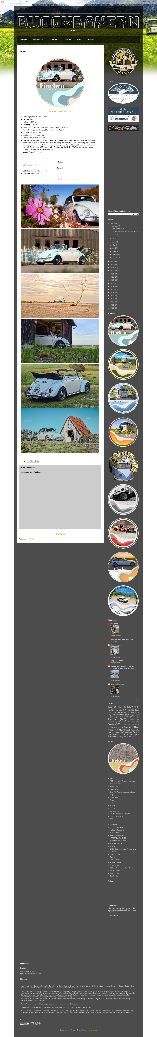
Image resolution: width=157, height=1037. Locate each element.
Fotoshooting (112, 722)
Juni (114, 242)
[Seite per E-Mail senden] (24, 461)
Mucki (127, 727)
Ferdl (135, 717)
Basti (132, 712)
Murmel (122, 730)
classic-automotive (116, 816)
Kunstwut (113, 846)
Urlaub (116, 735)
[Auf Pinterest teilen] (38, 461)
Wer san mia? (39, 39)
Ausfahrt (119, 710)
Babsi (110, 712)
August (115, 226)
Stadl (117, 732)
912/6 (110, 707)
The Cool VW (114, 873)
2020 (112, 277)
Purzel (133, 730)
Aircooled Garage (117, 684)
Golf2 (132, 722)
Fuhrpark (54, 39)
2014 (112, 296)
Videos (91, 39)
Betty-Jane (114, 789)
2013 (112, 299)
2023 (112, 268)
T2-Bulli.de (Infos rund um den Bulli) (122, 868)
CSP (111, 819)
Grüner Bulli (114, 825)
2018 (112, 283)
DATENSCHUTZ (114, 915)
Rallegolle (114, 624)
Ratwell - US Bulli (116, 862)
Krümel (125, 724)
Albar (119, 707)
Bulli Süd (113, 803)
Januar (115, 257)
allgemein (133, 706)
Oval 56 (112, 857)
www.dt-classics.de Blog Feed (122, 639)
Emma (127, 717)
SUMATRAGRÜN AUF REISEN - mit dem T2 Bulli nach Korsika (122, 667)
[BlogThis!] (31, 461)
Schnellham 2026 (118, 229)
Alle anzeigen (135, 699)
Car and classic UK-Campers (120, 814)
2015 (112, 292)
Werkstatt (111, 737)
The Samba (114, 876)
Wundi (129, 737)
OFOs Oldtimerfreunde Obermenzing (123, 849)
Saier (110, 732)
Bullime (112, 805)
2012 (112, 302)
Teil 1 (35, 165)
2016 (112, 289)
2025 (112, 261)
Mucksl (111, 730)
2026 (112, 223)
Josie (111, 724)
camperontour (115, 811)
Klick (40, 152)
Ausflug (130, 710)
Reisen (79, 39)
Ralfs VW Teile (115, 860)
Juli (113, 239)
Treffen (136, 732)
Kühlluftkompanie (116, 843)
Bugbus (112, 795)
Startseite (23, 39)
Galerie (68, 39)
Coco (119, 717)
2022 (112, 271)
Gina (124, 722)
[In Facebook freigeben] (35, 461)
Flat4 (111, 822)
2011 (112, 305)
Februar (115, 254)
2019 (112, 280)
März (114, 251)
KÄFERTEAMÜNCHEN (118, 838)
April (114, 248)
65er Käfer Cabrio (118, 235)
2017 (112, 286)
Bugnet (112, 800)
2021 (112, 274)
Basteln (120, 712)
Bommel (120, 715)
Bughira (110, 717)
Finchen (112, 719)
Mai (114, 245)
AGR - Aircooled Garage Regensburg (123, 781)
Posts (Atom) (32, 539)
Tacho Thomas (115, 871)
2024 (112, 264)
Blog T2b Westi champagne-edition (122, 792)
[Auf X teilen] (33, 461)
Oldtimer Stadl (115, 854)
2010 (112, 308)
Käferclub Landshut (117, 835)
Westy (120, 737)
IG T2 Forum (114, 833)
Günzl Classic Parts (117, 827)
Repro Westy (114, 865)
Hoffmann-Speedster (117, 830)
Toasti (126, 732)
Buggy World (114, 797)
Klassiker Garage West (118, 841)
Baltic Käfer (114, 787)
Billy (109, 715)
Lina (132, 724)
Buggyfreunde (116, 645)
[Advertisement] (123, 170)
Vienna (130, 735)
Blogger (93, 1030)
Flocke (131, 720)
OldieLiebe (113, 852)
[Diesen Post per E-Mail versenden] (28, 461)
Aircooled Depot (115, 784)
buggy (132, 715)
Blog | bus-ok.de (117, 661)
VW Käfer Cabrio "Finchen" (60, 111)
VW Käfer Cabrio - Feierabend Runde (125, 232)
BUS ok (112, 808)
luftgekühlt (112, 727)
